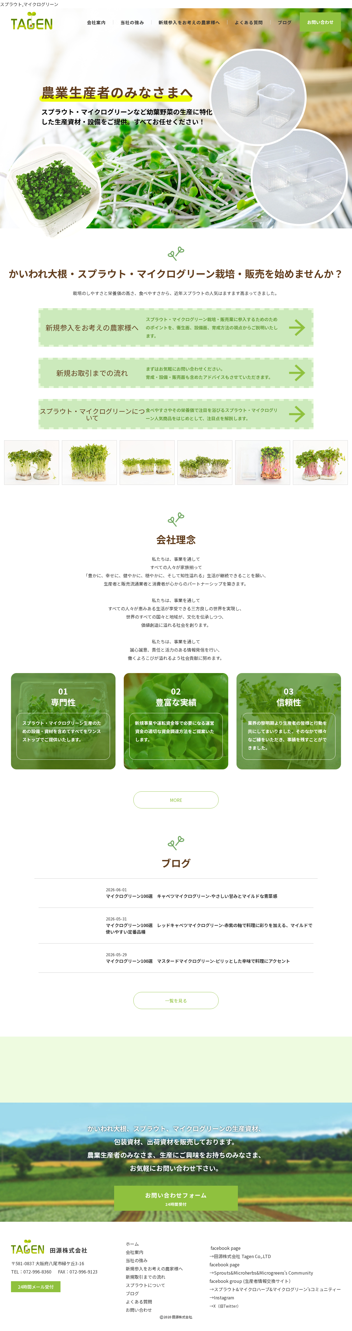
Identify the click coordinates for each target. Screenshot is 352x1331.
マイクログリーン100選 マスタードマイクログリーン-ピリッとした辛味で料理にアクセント (198, 961)
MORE (176, 800)
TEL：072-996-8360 (31, 1271)
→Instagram (222, 1297)
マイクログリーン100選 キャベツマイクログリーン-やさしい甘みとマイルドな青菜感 (191, 896)
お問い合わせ (320, 22)
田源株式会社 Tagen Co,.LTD (242, 1256)
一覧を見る (176, 1000)
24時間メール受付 (36, 1286)
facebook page (226, 1248)
